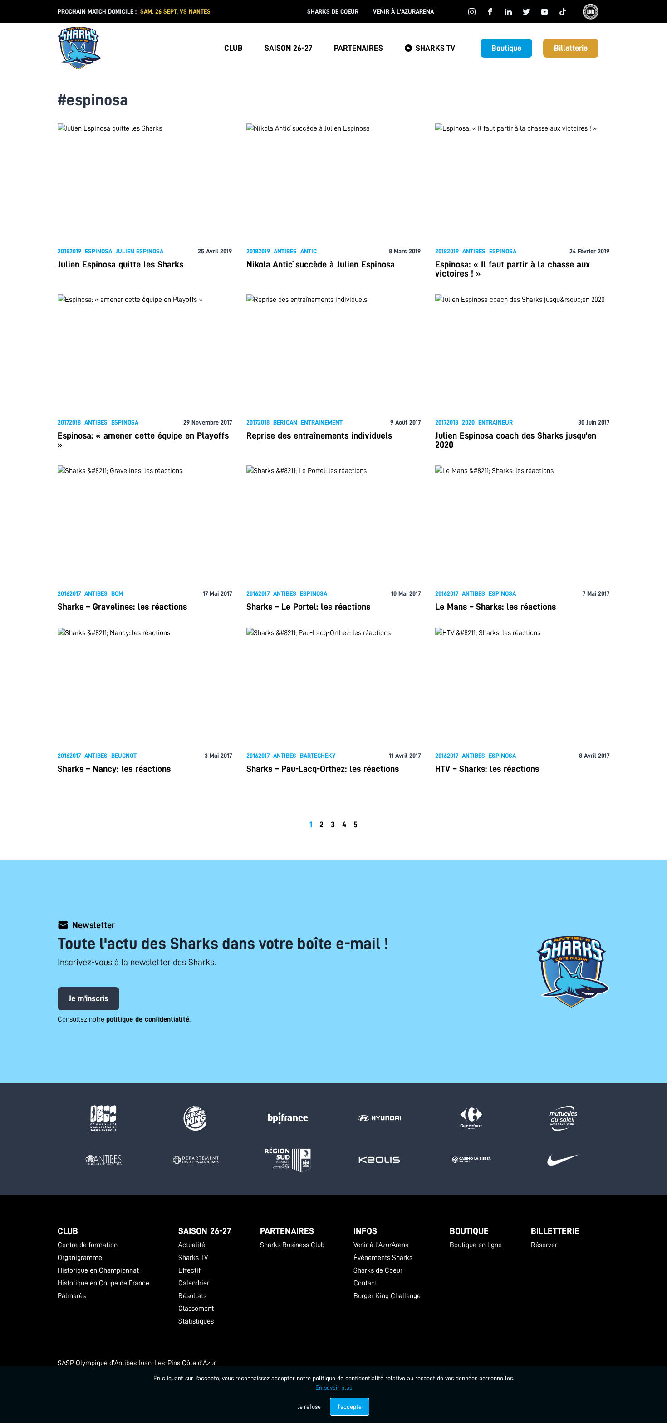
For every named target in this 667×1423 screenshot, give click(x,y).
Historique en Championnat (98, 1270)
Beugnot (124, 755)
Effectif (189, 1270)
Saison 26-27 (288, 48)
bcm (117, 593)
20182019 (69, 251)
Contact (365, 1283)
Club (233, 48)
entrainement (322, 422)
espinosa (98, 251)
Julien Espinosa (139, 251)
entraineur (495, 422)
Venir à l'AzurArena (403, 11)
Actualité (191, 1245)
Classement (196, 1308)
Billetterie (571, 48)
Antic (308, 251)
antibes (285, 251)
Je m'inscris (88, 998)
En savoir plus (333, 1387)
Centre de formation (88, 1245)
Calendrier (193, 1283)
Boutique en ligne (476, 1245)
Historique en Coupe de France (103, 1283)
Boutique (506, 48)
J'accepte (350, 1406)
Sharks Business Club (292, 1245)
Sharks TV (435, 48)
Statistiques (196, 1321)
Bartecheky (318, 755)
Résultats (192, 1295)
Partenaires (358, 48)
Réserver (544, 1245)
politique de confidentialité (147, 1019)
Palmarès (72, 1295)
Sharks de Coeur (332, 11)
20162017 (69, 593)
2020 (468, 422)
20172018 (69, 422)
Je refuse (309, 1406)
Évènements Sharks (382, 1257)
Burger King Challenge (387, 1295)
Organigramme (80, 1257)
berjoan (285, 422)
